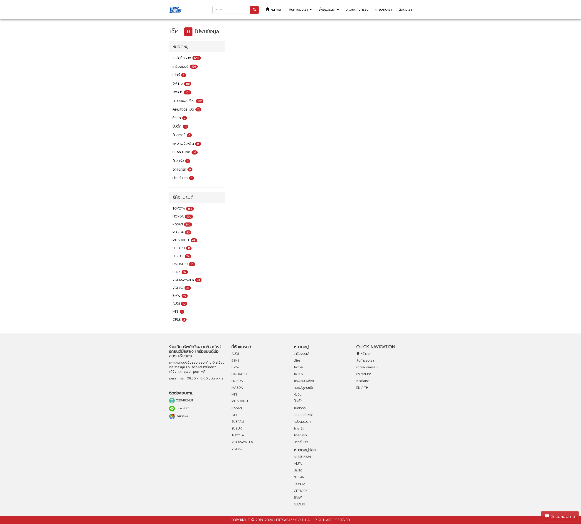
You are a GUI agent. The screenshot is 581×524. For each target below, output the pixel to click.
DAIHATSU (183, 264)
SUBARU (181, 248)
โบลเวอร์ (181, 135)
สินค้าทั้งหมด (185, 58)
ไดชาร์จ (180, 161)
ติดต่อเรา (405, 9)
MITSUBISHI (184, 240)
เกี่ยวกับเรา (383, 9)
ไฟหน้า (181, 92)
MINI (177, 311)
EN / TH (362, 387)
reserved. (342, 519)
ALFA (298, 463)
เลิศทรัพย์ (182, 416)
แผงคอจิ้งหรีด (185, 143)
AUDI (179, 303)
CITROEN (301, 490)
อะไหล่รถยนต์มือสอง (183, 362)
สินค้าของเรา (299, 9)
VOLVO (180, 287)
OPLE (178, 319)
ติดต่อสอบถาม (562, 516)
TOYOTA (182, 208)
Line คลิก (182, 408)
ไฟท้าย (181, 83)
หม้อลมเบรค (184, 152)
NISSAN (181, 224)
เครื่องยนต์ (184, 66)
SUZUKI (181, 256)
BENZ (179, 272)
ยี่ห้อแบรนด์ (327, 9)
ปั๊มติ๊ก (179, 126)
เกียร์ (178, 75)
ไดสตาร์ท (181, 169)
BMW (179, 295)
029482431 (184, 400)
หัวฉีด (178, 118)
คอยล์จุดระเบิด (186, 109)
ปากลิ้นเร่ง (182, 178)
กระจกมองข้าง (187, 101)
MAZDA (181, 232)
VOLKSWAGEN (186, 280)
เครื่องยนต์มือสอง (203, 367)
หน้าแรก (275, 9)
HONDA (181, 216)
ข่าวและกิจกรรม (357, 9)
